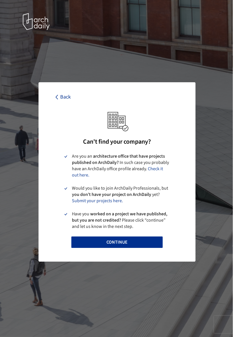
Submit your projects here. (97, 201)
